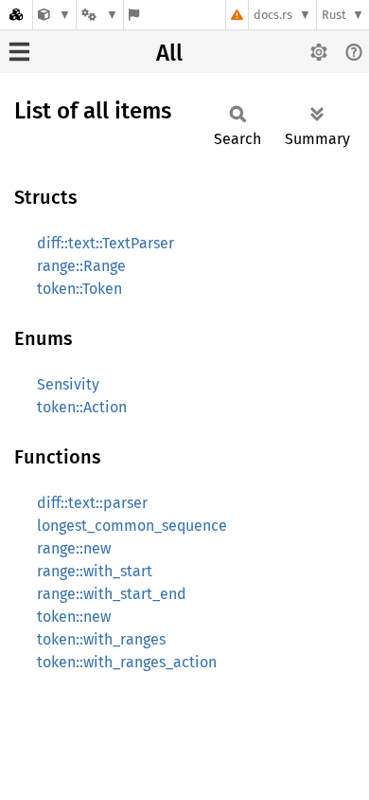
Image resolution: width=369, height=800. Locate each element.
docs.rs (273, 15)
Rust (334, 15)
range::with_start (94, 571)
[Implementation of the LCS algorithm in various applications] (54, 14)
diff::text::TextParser (105, 243)
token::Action (82, 407)
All (169, 53)
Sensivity (68, 384)
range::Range (81, 266)
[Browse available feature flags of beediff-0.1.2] (134, 14)
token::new (74, 617)
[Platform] (99, 14)
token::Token (79, 289)
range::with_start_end (111, 594)
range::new (74, 548)
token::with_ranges (101, 639)
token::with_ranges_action (127, 662)
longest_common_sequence (132, 526)
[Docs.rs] (16, 14)
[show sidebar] (19, 51)
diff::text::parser (92, 503)
